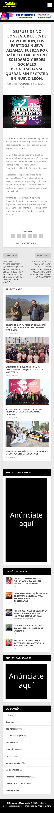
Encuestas (10, 742)
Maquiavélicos (12, 769)
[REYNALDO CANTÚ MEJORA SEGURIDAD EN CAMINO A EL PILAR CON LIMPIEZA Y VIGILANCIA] (27, 308)
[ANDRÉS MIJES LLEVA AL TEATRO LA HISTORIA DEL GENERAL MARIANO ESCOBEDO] (27, 392)
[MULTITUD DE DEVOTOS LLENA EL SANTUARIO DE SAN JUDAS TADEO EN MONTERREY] (27, 350)
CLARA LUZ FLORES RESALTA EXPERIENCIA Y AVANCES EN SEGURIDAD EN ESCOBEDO (27, 581)
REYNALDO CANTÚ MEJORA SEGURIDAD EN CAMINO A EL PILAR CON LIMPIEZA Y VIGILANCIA (26, 327)
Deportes (10, 722)
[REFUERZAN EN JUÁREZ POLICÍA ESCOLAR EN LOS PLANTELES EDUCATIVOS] (27, 434)
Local (21, 87)
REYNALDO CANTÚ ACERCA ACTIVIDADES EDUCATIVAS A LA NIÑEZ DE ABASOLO (29, 643)
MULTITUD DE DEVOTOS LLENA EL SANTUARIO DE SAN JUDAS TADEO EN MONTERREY (25, 369)
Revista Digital (16, 735)
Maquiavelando (13, 763)
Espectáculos (12, 749)
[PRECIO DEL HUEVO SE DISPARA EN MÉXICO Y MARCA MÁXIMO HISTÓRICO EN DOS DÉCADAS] (9, 612)
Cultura (9, 715)
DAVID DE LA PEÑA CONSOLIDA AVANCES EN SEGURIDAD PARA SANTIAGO (29, 628)
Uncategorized (13, 790)
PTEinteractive (44, 806)
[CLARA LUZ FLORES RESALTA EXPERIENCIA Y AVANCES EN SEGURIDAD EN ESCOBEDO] (9, 580)
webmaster (25, 83)
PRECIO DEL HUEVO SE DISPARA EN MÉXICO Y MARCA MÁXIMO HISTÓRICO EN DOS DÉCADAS (30, 613)
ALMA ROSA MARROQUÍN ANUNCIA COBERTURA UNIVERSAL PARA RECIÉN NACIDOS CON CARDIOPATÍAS (31, 597)
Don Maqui (11, 728)
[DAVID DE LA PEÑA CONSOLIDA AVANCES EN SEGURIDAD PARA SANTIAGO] (9, 627)
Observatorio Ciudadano (17, 783)
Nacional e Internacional (23, 619)
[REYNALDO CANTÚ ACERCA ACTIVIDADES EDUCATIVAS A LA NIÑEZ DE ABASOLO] (9, 642)
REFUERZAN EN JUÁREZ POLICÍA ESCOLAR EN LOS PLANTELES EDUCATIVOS (27, 452)
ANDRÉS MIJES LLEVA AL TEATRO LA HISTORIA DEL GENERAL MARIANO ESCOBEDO (24, 412)
